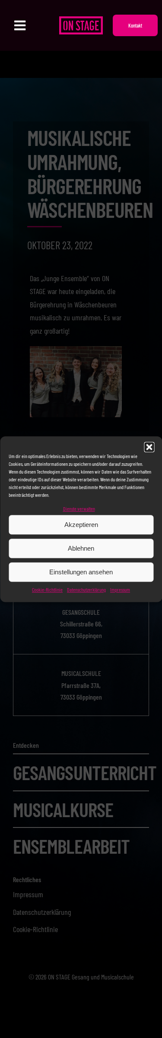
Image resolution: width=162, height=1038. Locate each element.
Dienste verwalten (79, 508)
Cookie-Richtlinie (47, 590)
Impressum (120, 590)
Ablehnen (81, 548)
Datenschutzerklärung (86, 590)
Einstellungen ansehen (81, 572)
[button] (149, 447)
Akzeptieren (81, 524)
